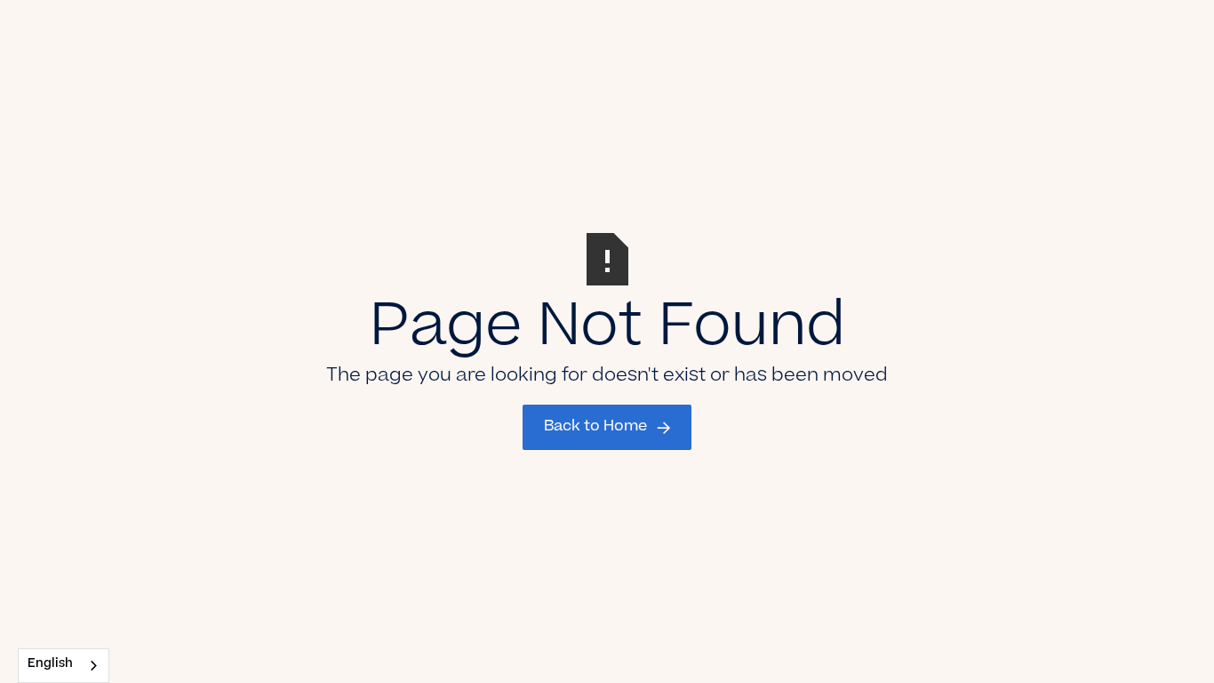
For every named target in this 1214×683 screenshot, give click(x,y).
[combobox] (63, 665)
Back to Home (595, 427)
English (50, 665)
